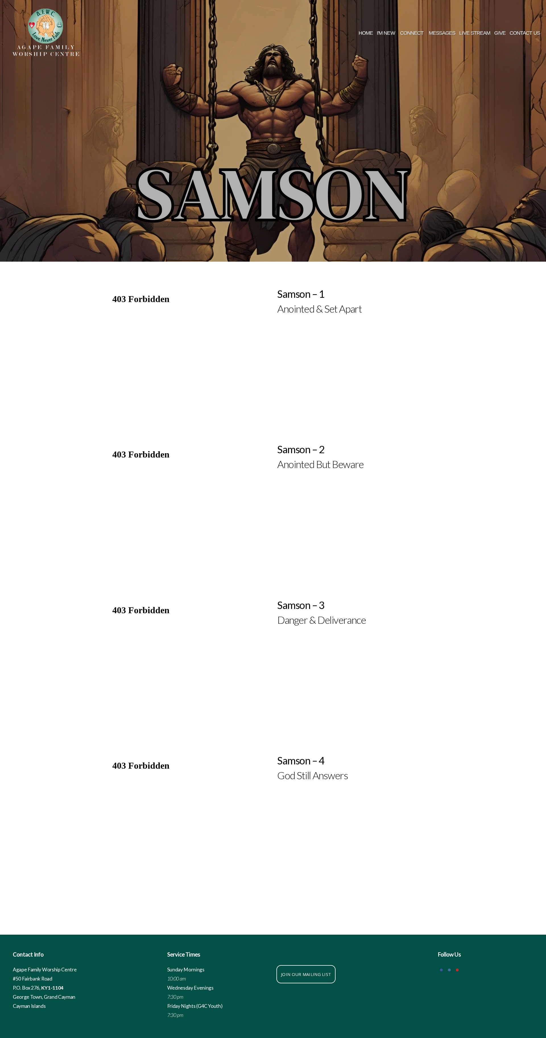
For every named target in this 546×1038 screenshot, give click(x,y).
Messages (442, 33)
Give (499, 33)
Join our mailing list (306, 974)
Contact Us (525, 33)
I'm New (386, 33)
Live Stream (474, 33)
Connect (412, 33)
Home (366, 33)
